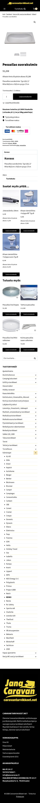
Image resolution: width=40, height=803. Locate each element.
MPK (8, 575)
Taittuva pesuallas (27, 305)
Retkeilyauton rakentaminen (14, 427)
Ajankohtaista (8, 371)
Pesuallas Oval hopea (11, 305)
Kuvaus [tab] (7, 152)
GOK (7, 541)
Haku (35, 358)
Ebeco (8, 527)
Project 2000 (11, 590)
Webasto (9, 634)
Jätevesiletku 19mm (10, 211)
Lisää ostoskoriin (25, 96)
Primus (9, 586)
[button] (35, 22)
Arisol (8, 464)
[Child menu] (35, 375)
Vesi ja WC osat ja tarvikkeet (13, 656)
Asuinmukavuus (9, 375)
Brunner (9, 486)
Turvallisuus (7, 449)
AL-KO (8, 456)
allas (17, 145)
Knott (8, 567)
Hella (8, 545)
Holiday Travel (11, 549)
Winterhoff (10, 641)
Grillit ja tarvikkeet (10, 382)
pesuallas (23, 145)
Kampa (9, 564)
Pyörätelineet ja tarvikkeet (13, 423)
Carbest (9, 501)
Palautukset (7, 746)
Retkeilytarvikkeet (10, 430)
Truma (8, 627)
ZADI (8, 649)
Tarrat (5, 441)
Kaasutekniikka (8, 393)
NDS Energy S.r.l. (12, 579)
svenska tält (10, 616)
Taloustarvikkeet (9, 438)
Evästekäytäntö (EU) (10, 756)
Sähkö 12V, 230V (9, 434)
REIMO (15, 143)
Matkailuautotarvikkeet (12, 415)
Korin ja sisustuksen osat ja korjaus (16, 401)
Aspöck (9, 467)
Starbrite (9, 612)
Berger (8, 475)
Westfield (10, 638)
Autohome (10, 471)
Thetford (9, 619)
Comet (8, 508)
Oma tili (6, 742)
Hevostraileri (8, 386)
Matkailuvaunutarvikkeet (12, 419)
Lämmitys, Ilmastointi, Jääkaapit (15, 408)
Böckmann (10, 482)
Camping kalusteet (10, 378)
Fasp (8, 534)
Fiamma (9, 538)
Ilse (7, 553)
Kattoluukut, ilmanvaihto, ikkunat (16, 397)
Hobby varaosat (9, 390)
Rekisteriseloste (9, 749)
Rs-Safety (10, 604)
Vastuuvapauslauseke (11, 753)
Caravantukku (11, 497)
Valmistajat (7, 453)
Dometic (9, 519)
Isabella (9, 556)
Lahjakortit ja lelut (10, 404)
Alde (8, 460)
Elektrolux (10, 530)
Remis (8, 601)
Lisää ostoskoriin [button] (11, 231)
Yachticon (10, 645)
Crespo (9, 516)
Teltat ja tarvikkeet (10, 445)
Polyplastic (10, 582)
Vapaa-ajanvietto (9, 653)
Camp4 (8, 490)
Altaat (10, 143)
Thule (8, 623)
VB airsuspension (12, 630)
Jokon (8, 560)
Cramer (9, 512)
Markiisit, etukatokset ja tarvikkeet (16, 412)
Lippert (9, 571)
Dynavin (9, 523)
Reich (8, 593)
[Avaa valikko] (5, 8)
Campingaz (10, 493)
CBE (7, 504)
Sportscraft (10, 608)
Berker (8, 478)
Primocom (20, 796)
